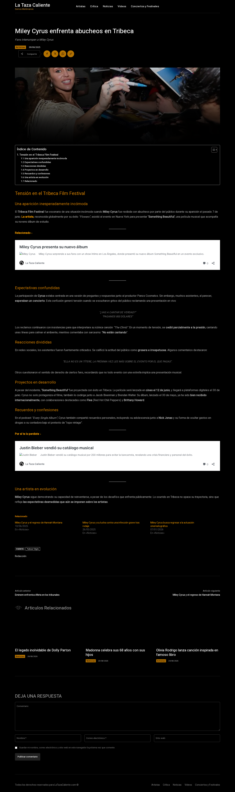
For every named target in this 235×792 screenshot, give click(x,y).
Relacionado (31, 181)
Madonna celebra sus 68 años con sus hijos (115, 652)
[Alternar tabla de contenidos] (212, 150)
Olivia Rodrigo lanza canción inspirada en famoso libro (187, 652)
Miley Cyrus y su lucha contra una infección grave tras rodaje (111, 524)
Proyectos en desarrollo (37, 169)
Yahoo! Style (33, 549)
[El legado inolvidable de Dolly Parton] (47, 631)
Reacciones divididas (35, 166)
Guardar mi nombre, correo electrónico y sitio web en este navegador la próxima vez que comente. (67, 747)
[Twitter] (54, 53)
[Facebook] (47, 53)
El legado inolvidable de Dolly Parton (43, 650)
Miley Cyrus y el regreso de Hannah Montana (38, 523)
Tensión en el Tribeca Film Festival (38, 155)
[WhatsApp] (62, 53)
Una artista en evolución (37, 177)
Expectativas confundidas (38, 162)
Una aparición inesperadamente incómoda (46, 158)
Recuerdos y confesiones (37, 173)
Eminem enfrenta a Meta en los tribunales (37, 595)
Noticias (20, 656)
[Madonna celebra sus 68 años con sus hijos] (117, 631)
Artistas (20, 47)
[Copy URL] (70, 53)
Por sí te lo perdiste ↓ (28, 434)
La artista (28, 217)
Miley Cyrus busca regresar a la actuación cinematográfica (172, 524)
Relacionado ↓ (24, 233)
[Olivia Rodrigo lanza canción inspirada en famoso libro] (188, 631)
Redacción (20, 556)
